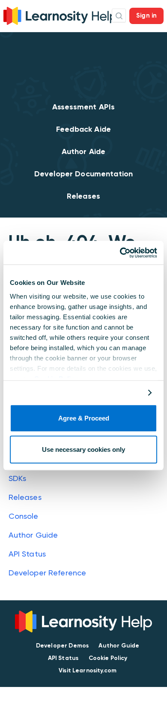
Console (24, 515)
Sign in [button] (146, 15)
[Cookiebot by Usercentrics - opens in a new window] (120, 252)
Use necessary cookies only (83, 449)
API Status (27, 553)
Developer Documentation (83, 174)
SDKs (18, 478)
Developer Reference (47, 572)
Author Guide (33, 534)
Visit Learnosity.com (87, 670)
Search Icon (119, 16)
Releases (83, 196)
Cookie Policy (108, 658)
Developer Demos (62, 645)
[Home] (60, 14)
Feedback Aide (83, 129)
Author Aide (84, 151)
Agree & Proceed (83, 418)
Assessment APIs (83, 107)
